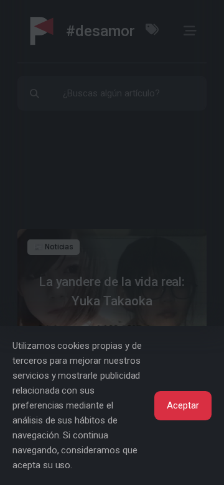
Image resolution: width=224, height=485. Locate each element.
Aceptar (183, 405)
